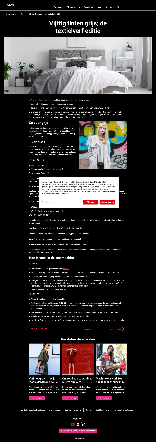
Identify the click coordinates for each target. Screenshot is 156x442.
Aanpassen (46, 202)
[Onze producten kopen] (83, 424)
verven (66, 269)
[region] (79, 192)
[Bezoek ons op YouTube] (73, 424)
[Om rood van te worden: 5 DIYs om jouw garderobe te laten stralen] (78, 372)
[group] (78, 372)
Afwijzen (90, 202)
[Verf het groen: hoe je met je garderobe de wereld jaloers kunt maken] (44, 372)
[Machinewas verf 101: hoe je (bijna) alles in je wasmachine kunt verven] (111, 372)
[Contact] (78, 424)
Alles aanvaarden (107, 202)
